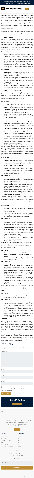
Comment (4, 351)
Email (2, 375)
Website (3, 381)
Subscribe (17, 467)
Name (3, 369)
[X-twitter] (18, 429)
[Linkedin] (15, 429)
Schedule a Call (17, 458)
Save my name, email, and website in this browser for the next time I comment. (16, 389)
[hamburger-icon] (27, 9)
